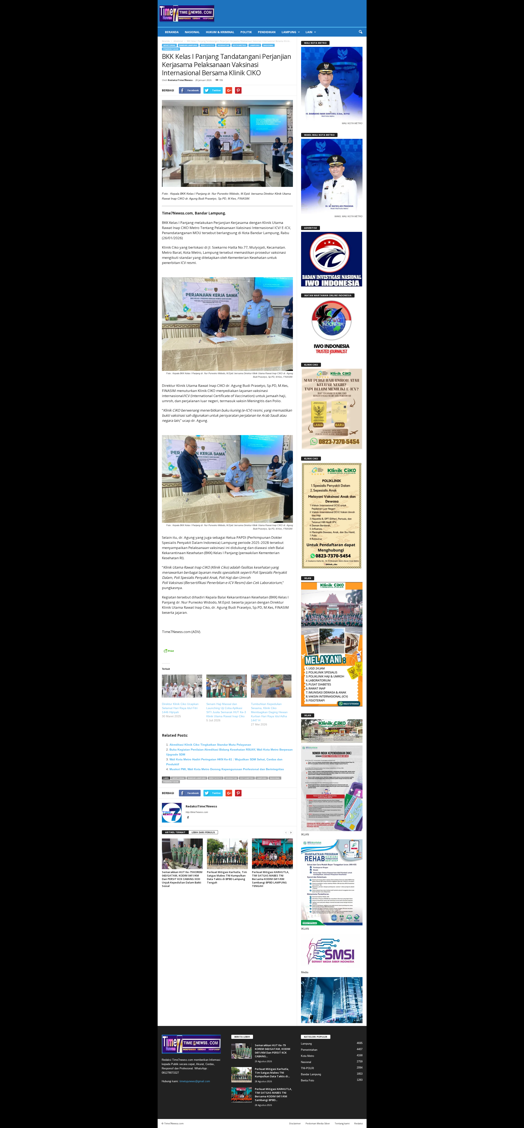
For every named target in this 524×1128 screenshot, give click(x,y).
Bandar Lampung (188, 45)
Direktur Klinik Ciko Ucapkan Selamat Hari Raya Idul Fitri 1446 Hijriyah (180, 708)
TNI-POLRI (307, 1068)
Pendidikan (267, 32)
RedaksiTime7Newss (180, 80)
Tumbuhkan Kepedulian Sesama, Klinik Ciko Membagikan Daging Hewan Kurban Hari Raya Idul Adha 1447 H (269, 712)
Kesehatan (223, 45)
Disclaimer (295, 1123)
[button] (360, 32)
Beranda (172, 32)
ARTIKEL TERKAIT (175, 832)
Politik (246, 32)
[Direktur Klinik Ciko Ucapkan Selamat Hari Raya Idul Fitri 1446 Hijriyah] (182, 686)
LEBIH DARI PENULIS (203, 832)
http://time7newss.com (197, 812)
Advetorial (178, 41)
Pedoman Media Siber (318, 1123)
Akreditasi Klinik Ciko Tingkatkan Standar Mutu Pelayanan (210, 744)
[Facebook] (188, 817)
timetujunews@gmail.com (195, 1081)
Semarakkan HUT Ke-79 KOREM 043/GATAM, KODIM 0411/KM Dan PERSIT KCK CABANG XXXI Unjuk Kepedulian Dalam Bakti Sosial (182, 879)
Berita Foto (207, 45)
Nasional (192, 32)
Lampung (289, 32)
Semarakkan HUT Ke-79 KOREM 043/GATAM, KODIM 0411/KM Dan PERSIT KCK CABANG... (272, 1050)
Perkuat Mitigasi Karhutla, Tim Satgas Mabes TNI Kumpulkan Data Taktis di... (272, 1072)
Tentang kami (342, 1123)
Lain (309, 32)
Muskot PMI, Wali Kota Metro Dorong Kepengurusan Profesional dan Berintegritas (226, 769)
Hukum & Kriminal (220, 32)
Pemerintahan (170, 49)
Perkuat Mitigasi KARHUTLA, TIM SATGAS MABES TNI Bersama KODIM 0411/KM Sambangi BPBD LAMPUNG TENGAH (270, 879)
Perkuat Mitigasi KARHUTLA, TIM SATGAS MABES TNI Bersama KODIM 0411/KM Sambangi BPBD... (273, 1094)
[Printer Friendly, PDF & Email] (168, 653)
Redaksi (358, 1123)
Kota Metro (239, 45)
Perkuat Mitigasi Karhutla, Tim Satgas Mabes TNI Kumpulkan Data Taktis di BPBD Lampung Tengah (227, 877)
